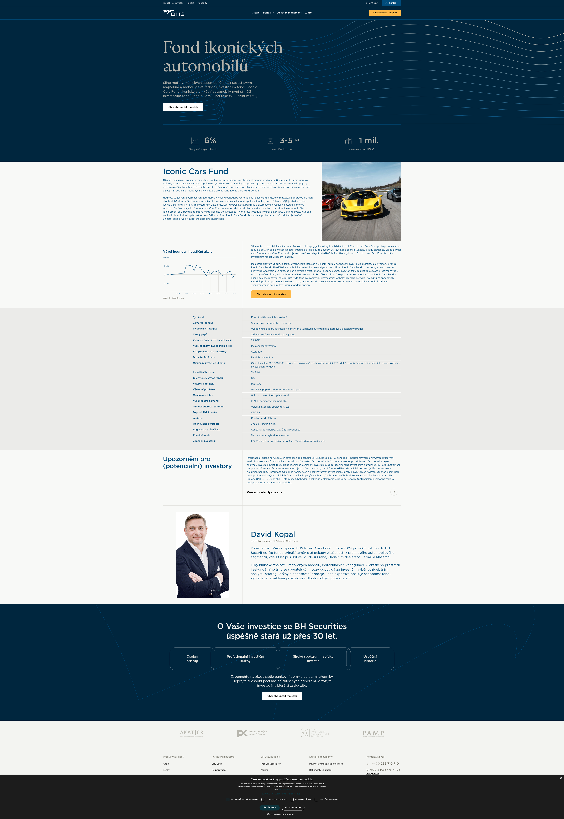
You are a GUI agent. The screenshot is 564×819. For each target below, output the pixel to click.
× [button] (561, 778)
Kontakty (202, 3)
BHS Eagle (217, 764)
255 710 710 (385, 763)
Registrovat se (219, 770)
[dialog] (282, 797)
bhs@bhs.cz (372, 774)
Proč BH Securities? (173, 3)
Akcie (166, 764)
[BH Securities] (173, 13)
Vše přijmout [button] (269, 807)
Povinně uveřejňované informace (326, 764)
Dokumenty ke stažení (320, 770)
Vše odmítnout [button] (293, 807)
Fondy (166, 770)
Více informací (285, 789)
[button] (282, 793)
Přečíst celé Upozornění (266, 492)
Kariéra (190, 3)
